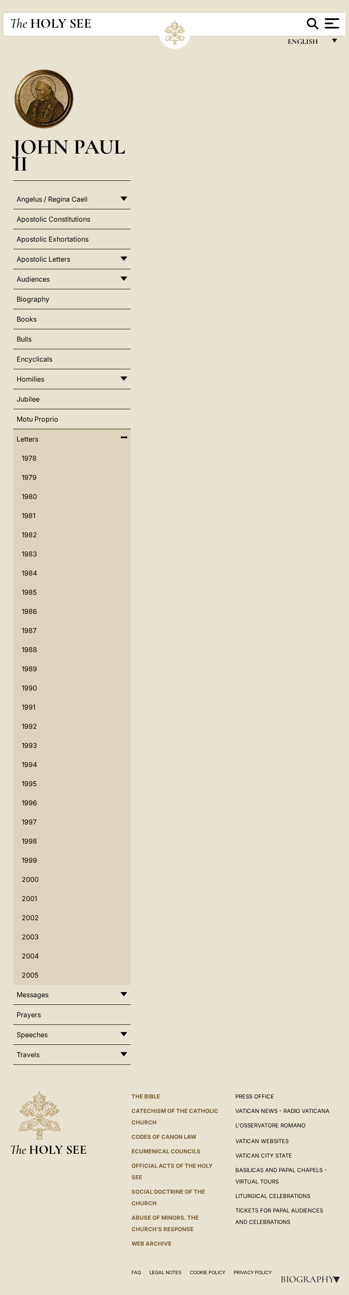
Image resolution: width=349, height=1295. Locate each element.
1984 (29, 573)
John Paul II (69, 155)
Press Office (254, 1096)
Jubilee (28, 399)
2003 (30, 937)
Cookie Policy (207, 1272)
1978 (29, 458)
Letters (27, 439)
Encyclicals (34, 359)
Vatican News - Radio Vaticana (282, 1110)
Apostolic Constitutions (53, 219)
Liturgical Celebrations (272, 1195)
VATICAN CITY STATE (263, 1155)
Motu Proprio (37, 419)
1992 (29, 726)
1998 (29, 841)
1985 (29, 592)
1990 (29, 688)
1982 (29, 535)
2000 (30, 879)
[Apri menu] (331, 23)
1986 (29, 611)
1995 (29, 783)
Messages (33, 994)
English (306, 43)
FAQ (136, 1272)
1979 (29, 477)
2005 (30, 975)
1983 (29, 554)
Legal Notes (165, 1272)
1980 (29, 496)
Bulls (24, 339)
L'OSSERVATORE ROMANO (270, 1125)
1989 (29, 669)
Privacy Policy (253, 1272)
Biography (312, 1279)
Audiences (33, 279)
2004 (30, 956)
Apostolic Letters (43, 259)
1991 (28, 707)
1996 (29, 803)
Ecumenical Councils (166, 1151)
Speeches (32, 1034)
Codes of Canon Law (164, 1136)
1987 (29, 630)
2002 (30, 917)
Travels (28, 1054)
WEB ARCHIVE (152, 1243)
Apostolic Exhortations (53, 239)
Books (27, 319)
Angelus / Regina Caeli (52, 199)
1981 (28, 515)
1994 (29, 764)
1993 (29, 745)
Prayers (29, 1014)
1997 (29, 822)
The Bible (146, 1096)
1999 (29, 860)
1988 (29, 649)
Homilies (30, 379)
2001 (29, 898)
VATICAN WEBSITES (262, 1141)
